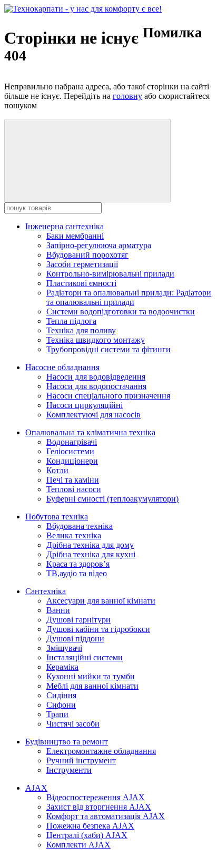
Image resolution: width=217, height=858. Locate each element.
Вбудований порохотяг (87, 254)
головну (127, 95)
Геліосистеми (70, 451)
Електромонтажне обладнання (101, 751)
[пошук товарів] (87, 160)
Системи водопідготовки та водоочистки (120, 311)
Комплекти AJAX (78, 844)
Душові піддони (75, 638)
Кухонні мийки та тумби (90, 676)
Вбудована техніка (79, 526)
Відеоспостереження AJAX (95, 797)
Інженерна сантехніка (64, 226)
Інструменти (69, 769)
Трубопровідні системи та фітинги (108, 349)
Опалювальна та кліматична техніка (90, 432)
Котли (57, 470)
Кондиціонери (72, 460)
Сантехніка (45, 591)
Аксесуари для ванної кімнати (100, 600)
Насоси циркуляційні (84, 405)
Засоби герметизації (82, 264)
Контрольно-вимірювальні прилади (110, 273)
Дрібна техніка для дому (90, 544)
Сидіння (61, 695)
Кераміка (62, 666)
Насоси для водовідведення (95, 376)
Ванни (58, 610)
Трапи (57, 714)
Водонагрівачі (71, 441)
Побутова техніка (56, 516)
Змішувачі (64, 648)
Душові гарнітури (78, 619)
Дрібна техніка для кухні (90, 554)
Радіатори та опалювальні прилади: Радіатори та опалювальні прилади (128, 297)
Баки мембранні (75, 235)
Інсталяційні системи (84, 657)
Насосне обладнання (62, 367)
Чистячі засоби (73, 723)
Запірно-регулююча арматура (98, 245)
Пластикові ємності (81, 283)
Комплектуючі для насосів (93, 414)
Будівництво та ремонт (66, 741)
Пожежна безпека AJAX (90, 825)
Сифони (61, 704)
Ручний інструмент (81, 760)
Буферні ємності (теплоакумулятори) (112, 498)
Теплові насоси (73, 489)
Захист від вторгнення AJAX (98, 806)
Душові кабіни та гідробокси (98, 629)
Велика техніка (73, 535)
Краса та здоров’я (78, 563)
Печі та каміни (72, 479)
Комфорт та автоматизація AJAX (105, 816)
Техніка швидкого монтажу (95, 339)
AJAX (36, 787)
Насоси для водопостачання (96, 386)
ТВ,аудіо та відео (76, 573)
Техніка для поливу (81, 330)
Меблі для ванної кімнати (92, 685)
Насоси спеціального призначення (108, 395)
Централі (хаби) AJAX (86, 835)
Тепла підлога (71, 320)
